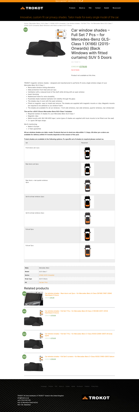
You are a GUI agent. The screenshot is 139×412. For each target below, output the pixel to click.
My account (117, 8)
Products (72, 8)
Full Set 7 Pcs (43, 282)
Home (26, 23)
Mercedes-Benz (34, 23)
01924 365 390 (76, 1)
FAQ (90, 8)
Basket (106, 8)
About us (82, 8)
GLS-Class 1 (45, 23)
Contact (98, 8)
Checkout (87, 386)
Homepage (44, 386)
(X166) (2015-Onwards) (58, 23)
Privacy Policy (94, 386)
